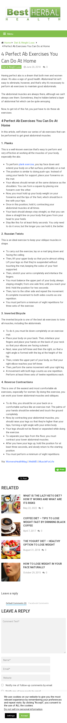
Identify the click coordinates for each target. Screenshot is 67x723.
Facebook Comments (38, 603)
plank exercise (26, 164)
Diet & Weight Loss (11, 67)
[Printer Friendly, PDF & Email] (60, 469)
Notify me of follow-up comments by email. (29, 685)
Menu (10, 34)
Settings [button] (11, 715)
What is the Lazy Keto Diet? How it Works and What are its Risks (42, 499)
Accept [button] (24, 715)
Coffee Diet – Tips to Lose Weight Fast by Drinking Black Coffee (44, 522)
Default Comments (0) (16, 603)
